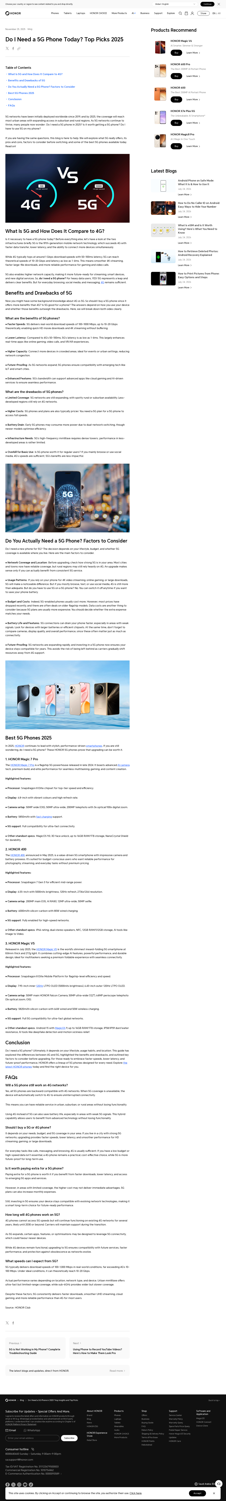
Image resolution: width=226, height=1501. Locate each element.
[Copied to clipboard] (19, 48)
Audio (116, 1430)
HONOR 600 (178, 87)
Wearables (119, 1426)
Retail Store (92, 1440)
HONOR (19, 745)
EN (214, 13)
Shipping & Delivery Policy (153, 1434)
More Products (120, 1437)
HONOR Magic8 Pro (182, 134)
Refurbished (147, 1445)
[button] (176, 53)
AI (133, 13)
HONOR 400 (17, 855)
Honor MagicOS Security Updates (179, 1436)
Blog (89, 1419)
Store (203, 13)
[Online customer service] (218, 1483)
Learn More (192, 53)
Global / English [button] (162, 4)
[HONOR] (12, 1400)
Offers (144, 1415)
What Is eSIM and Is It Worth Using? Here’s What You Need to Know (197, 229)
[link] (186, 13)
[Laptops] (86, 13)
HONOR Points (148, 1441)
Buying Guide (147, 1423)
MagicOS (60, 1028)
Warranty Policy (176, 1419)
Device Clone (202, 1426)
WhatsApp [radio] (33, 1430)
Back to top (214, 1400)
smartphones (94, 745)
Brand (89, 1415)
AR (219, 13)
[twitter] (7, 48)
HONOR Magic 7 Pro (22, 765)
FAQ (143, 1426)
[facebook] (13, 48)
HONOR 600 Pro (180, 64)
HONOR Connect (203, 1422)
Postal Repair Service (178, 1430)
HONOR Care (175, 1441)
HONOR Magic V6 (181, 41)
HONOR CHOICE (98, 13)
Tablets (68, 13)
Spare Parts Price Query (179, 1426)
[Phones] (60, 13)
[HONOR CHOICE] (108, 13)
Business (145, 13)
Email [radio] (12, 1430)
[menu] (192, 13)
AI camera (124, 765)
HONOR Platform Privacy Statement (20, 1424)
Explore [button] (171, 13)
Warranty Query (176, 1423)
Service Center (175, 1415)
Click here (136, 1493)
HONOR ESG (92, 1426)
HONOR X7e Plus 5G (183, 111)
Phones (55, 13)
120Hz (39, 985)
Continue (207, 4)
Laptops (81, 13)
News (89, 1423)
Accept (197, 1493)
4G (102, 282)
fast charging (44, 816)
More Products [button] (119, 13)
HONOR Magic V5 (46, 949)
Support (158, 13)
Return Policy (147, 1430)
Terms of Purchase (150, 1437)
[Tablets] (73, 13)
